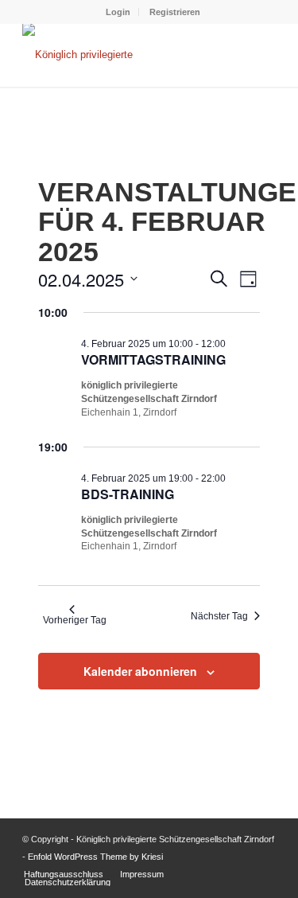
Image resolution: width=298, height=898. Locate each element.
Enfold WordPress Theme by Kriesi (95, 856)
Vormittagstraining (153, 359)
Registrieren (174, 12)
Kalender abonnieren (140, 671)
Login (118, 12)
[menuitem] (118, 12)
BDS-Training (127, 494)
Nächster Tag (219, 616)
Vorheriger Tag (74, 620)
